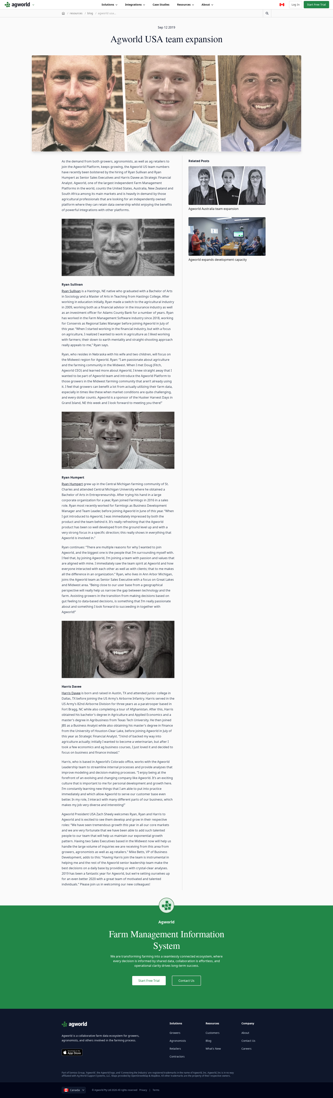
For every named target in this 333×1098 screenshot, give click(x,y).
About (206, 4)
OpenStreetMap (139, 1075)
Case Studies (161, 4)
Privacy (143, 1090)
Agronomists (178, 1040)
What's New (213, 1048)
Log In (296, 4)
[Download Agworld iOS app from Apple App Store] (72, 1052)
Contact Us (186, 981)
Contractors (177, 1056)
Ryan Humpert (72, 484)
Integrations (133, 4)
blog (90, 13)
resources (76, 13)
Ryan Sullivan (71, 291)
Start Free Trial (316, 4)
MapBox (155, 1075)
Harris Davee (71, 693)
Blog (208, 1040)
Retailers (175, 1048)
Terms (156, 1090)
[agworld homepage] (19, 4)
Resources (184, 4)
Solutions (108, 4)
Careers (246, 1048)
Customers (212, 1033)
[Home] (63, 13)
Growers (175, 1033)
